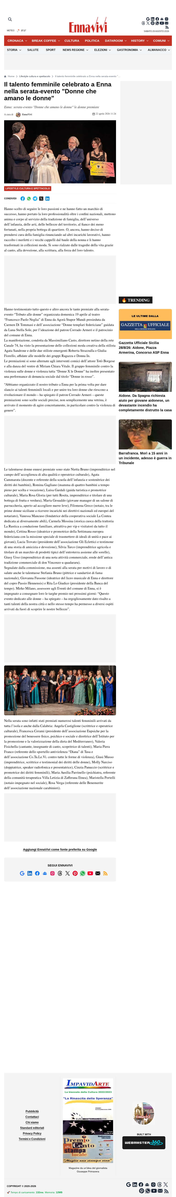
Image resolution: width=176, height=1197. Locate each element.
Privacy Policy (32, 1133)
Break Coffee (44, 40)
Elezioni (100, 49)
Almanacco (157, 49)
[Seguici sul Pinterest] (153, 23)
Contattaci (32, 1116)
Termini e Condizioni (32, 1138)
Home (11, 76)
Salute (33, 49)
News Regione (74, 49)
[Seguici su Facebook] (157, 19)
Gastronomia (127, 49)
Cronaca (15, 40)
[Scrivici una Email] (166, 23)
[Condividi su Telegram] (35, 198)
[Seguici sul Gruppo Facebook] (162, 19)
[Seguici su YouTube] (162, 23)
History (138, 40)
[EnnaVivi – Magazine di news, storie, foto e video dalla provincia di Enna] (88, 25)
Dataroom (114, 40)
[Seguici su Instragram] (166, 19)
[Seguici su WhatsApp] (157, 23)
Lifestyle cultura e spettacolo (34, 76)
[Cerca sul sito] (10, 19)
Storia (12, 49)
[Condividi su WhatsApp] (29, 198)
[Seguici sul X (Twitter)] (148, 23)
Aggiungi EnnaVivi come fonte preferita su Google (60, 849)
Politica (92, 40)
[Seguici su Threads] (143, 23)
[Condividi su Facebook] (22, 198)
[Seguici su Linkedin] (153, 19)
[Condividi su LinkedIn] (47, 198)
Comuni (159, 40)
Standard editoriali (32, 1127)
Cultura (71, 40)
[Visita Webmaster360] (144, 1142)
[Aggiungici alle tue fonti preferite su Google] (148, 19)
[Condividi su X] (41, 198)
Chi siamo (32, 1122)
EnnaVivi (26, 114)
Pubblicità (32, 1111)
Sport (51, 49)
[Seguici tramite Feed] (167, 27)
